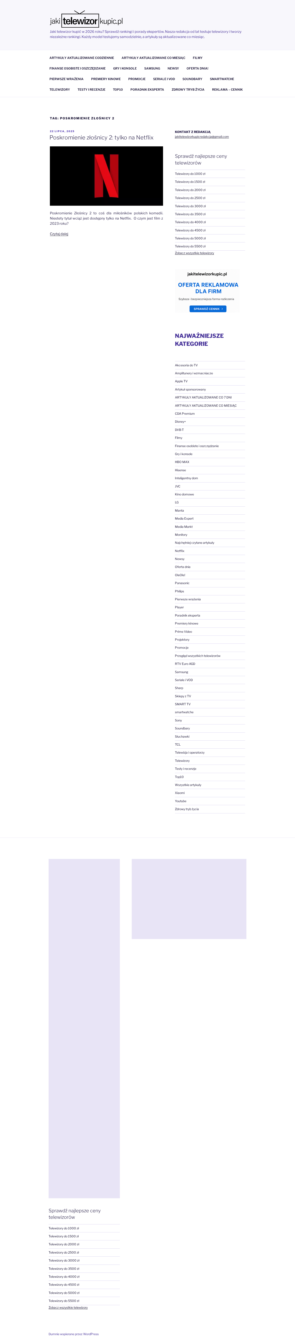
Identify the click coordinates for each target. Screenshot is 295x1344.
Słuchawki (182, 736)
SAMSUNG (152, 68)
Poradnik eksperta (187, 615)
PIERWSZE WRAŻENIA (66, 79)
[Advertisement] (84, 1028)
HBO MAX (182, 462)
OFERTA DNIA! (197, 68)
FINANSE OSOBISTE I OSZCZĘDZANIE (77, 68)
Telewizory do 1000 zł (190, 174)
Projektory (182, 639)
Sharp (179, 688)
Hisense (180, 470)
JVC (177, 486)
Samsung (181, 672)
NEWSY (173, 68)
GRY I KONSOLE (125, 68)
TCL (178, 744)
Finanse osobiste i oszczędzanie (197, 446)
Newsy (179, 559)
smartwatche (184, 712)
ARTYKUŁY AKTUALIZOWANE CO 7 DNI (203, 397)
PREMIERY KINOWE (106, 79)
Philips (179, 591)
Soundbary (182, 728)
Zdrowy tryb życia (187, 809)
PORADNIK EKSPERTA (147, 89)
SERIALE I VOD (164, 79)
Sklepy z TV (183, 696)
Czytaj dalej (59, 234)
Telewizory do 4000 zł (190, 222)
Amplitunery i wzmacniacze (194, 373)
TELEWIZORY (59, 89)
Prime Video (183, 631)
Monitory (181, 534)
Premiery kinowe (186, 623)
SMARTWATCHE (222, 79)
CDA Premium (185, 413)
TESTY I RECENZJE (91, 89)
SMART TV (183, 704)
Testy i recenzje (185, 768)
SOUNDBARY (192, 79)
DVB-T (179, 430)
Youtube (180, 801)
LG (177, 502)
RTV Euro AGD (185, 664)
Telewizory (182, 760)
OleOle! (180, 575)
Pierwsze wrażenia (188, 599)
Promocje (182, 647)
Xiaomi (180, 793)
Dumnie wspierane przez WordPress (74, 1334)
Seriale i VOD (184, 680)
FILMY (198, 58)
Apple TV (181, 381)
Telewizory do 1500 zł (190, 181)
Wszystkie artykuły (188, 785)
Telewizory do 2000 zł (190, 190)
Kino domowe (184, 494)
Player (179, 607)
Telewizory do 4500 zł (190, 230)
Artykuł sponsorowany (190, 389)
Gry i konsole (183, 454)
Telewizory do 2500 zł (190, 198)
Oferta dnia (182, 567)
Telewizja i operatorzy (190, 752)
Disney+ (180, 421)
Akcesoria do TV (186, 365)
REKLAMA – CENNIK (227, 89)
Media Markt (184, 526)
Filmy (178, 438)
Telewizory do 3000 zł (190, 206)
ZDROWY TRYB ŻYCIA (188, 89)
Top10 (179, 777)
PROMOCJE (137, 79)
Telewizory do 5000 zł (190, 238)
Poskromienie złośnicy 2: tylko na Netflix (101, 137)
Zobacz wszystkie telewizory (194, 253)
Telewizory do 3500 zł (190, 214)
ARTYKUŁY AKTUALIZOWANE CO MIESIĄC (153, 58)
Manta (179, 510)
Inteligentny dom (186, 478)
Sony (178, 720)
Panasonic (182, 583)
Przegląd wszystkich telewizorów (197, 656)
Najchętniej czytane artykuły (194, 542)
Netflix (179, 551)
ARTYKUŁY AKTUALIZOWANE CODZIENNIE (81, 58)
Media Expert (184, 518)
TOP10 (118, 89)
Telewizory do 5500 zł (190, 246)
